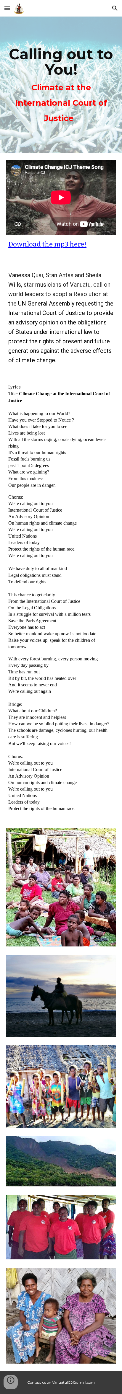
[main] (61, 85)
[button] (7, 8)
